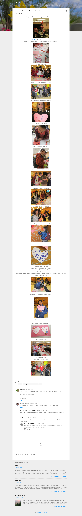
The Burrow (20, 3)
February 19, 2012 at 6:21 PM (41, 410)
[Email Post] (18, 381)
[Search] (69, 3)
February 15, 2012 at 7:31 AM (27, 389)
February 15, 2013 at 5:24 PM (30, 417)
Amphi (19, 384)
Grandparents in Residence (30, 384)
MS (21, 389)
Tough (16, 465)
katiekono (23, 403)
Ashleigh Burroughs (29, 423)
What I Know (18, 480)
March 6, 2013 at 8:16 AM (40, 423)
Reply (21, 400)
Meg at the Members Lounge (28, 410)
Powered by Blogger (41, 512)
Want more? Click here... (59, 476)
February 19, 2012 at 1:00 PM (31, 403)
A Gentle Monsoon (20, 495)
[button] (66, 11)
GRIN (33, 39)
